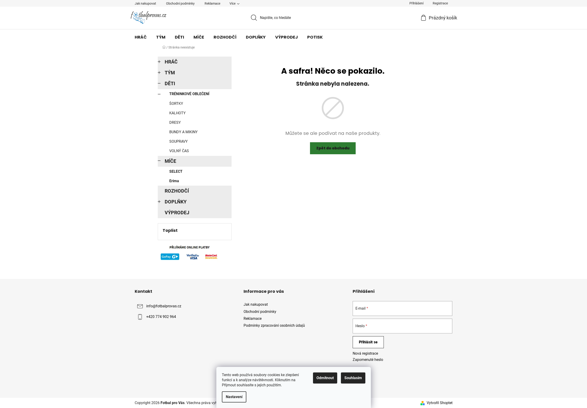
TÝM (170, 73)
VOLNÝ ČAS (179, 151)
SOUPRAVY (178, 141)
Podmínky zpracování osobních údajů (274, 325)
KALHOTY (177, 113)
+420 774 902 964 (161, 317)
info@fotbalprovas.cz (163, 306)
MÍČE (170, 161)
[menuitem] (140, 37)
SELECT (175, 171)
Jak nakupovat (145, 3)
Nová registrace (365, 353)
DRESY (175, 122)
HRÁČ (171, 62)
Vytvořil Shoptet (440, 403)
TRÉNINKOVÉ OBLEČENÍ (189, 94)
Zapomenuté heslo (368, 359)
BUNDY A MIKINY (183, 132)
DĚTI (170, 83)
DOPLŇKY (176, 202)
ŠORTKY (176, 103)
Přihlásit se (368, 342)
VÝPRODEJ (177, 212)
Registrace (440, 3)
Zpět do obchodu (332, 148)
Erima (174, 181)
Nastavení (234, 397)
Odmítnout (325, 378)
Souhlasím (353, 378)
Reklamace (212, 3)
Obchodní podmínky (180, 3)
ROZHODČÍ (177, 191)
